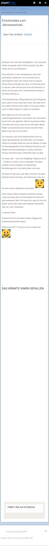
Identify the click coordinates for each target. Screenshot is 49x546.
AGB (31, 538)
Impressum (20, 538)
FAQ (26, 538)
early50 (28, 34)
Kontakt (4, 538)
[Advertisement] (24, 396)
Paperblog (10, 532)
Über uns (11, 538)
